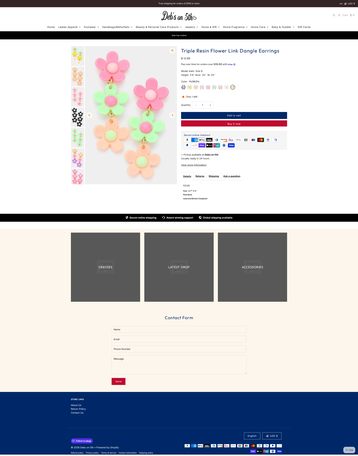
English (252, 435)
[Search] (334, 15)
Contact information (128, 453)
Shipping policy (146, 453)
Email (117, 339)
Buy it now (234, 123)
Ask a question (231, 176)
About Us (76, 405)
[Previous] (89, 115)
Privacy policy (92, 453)
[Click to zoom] (172, 50)
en (341, 3)
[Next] (172, 115)
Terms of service (108, 453)
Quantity (185, 105)
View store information (193, 165)
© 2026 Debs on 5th (82, 447)
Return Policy (78, 409)
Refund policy (77, 453)
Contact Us (77, 412)
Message (119, 358)
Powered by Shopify (107, 447)
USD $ (351, 3)
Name (117, 329)
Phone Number (122, 349)
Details (187, 176)
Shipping (214, 176)
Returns (200, 176)
